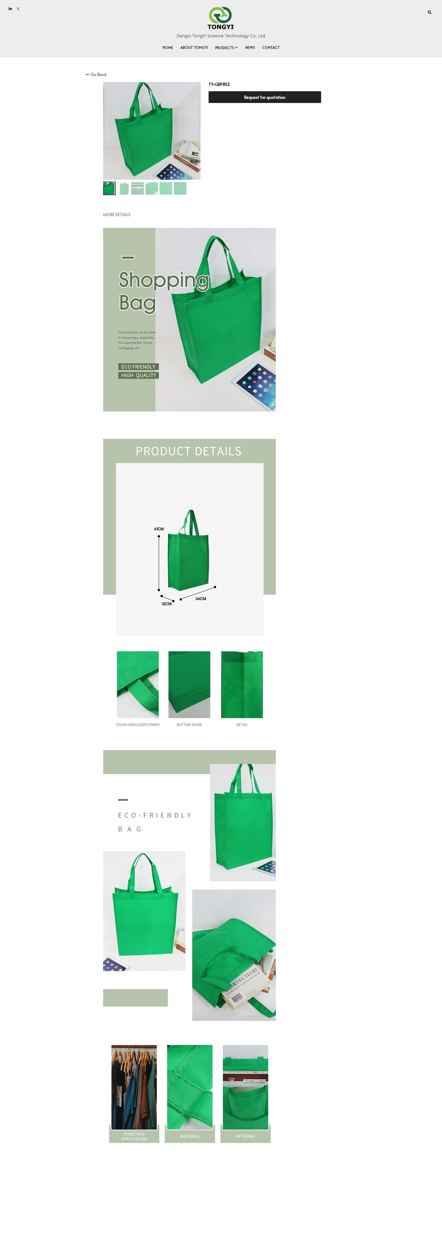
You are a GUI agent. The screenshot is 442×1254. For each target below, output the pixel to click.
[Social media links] (10, 9)
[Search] (429, 12)
